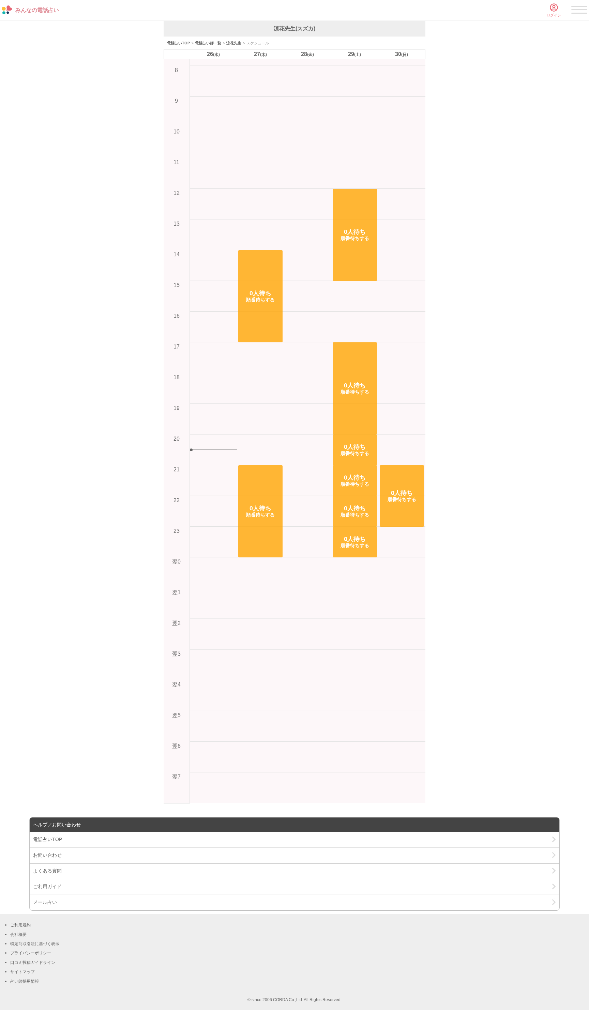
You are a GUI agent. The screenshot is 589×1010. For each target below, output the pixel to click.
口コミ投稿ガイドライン (32, 962)
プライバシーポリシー (30, 953)
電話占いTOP (178, 43)
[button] (260, 296)
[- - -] (579, 11)
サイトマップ (22, 971)
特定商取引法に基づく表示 (34, 943)
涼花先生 (233, 43)
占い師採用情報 (24, 981)
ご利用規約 (20, 925)
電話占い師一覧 (208, 43)
